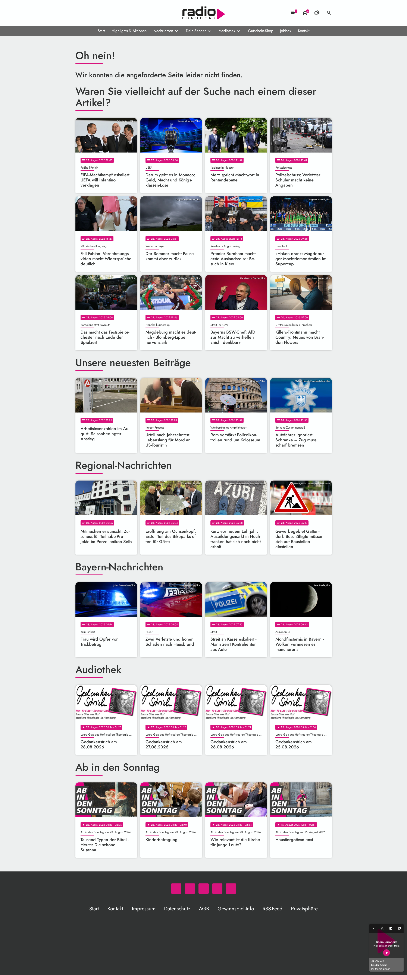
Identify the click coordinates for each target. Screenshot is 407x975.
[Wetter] (317, 12)
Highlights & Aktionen (129, 31)
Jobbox (285, 31)
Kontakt (303, 31)
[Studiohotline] (114, 13)
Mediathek (227, 31)
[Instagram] (97, 13)
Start (101, 31)
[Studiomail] (105, 13)
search (329, 12)
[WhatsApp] (79, 13)
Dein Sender (196, 31)
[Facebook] (88, 13)
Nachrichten (163, 31)
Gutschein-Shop (260, 31)
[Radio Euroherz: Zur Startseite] (203, 12)
